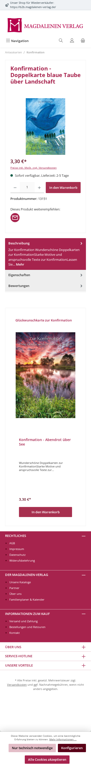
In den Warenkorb (63, 187)
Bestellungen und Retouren (27, 627)
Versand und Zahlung (23, 621)
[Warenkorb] (82, 41)
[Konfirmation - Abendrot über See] (45, 375)
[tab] (45, 254)
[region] (45, 126)
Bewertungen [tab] (18, 285)
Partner (14, 588)
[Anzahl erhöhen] (39, 187)
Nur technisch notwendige (32, 748)
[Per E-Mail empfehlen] (15, 217)
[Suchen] (60, 41)
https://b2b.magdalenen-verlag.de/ (33, 7)
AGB (12, 543)
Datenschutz (17, 555)
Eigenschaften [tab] (19, 275)
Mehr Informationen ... (63, 739)
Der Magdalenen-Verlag (26, 574)
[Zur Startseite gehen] (45, 24)
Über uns (15, 594)
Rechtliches (15, 535)
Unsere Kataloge (20, 582)
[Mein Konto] (72, 41)
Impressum (16, 549)
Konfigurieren (72, 748)
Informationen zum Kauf (27, 613)
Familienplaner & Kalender (26, 599)
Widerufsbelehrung (22, 560)
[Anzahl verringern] (15, 187)
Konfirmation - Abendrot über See (45, 441)
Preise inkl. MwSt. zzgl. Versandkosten (33, 167)
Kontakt (14, 633)
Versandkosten (17, 684)
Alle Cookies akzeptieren (47, 759)
